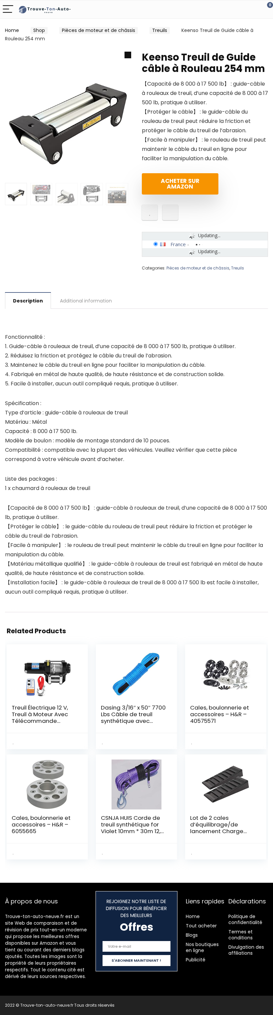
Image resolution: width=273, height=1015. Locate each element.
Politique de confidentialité (245, 919)
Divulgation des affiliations (246, 950)
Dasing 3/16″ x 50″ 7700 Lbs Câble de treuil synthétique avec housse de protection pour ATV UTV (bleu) (133, 721)
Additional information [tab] (86, 300)
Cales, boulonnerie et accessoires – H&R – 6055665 (41, 824)
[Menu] (8, 9)
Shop (39, 30)
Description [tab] (28, 300)
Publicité (195, 959)
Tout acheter (201, 925)
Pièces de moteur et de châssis (98, 30)
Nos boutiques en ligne (202, 947)
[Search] (238, 9)
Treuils (159, 30)
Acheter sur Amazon (180, 184)
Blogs (192, 935)
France (178, 244)
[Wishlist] (252, 9)
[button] (128, 55)
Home (12, 30)
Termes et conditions (240, 934)
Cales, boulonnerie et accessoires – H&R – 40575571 (219, 714)
